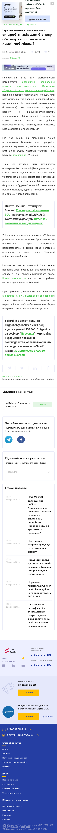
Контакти (6, 819)
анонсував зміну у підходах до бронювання (28, 295)
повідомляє (19, 155)
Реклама (6, 767)
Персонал (31, 24)
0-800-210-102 (41, 664)
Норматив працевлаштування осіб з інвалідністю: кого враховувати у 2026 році (39, 589)
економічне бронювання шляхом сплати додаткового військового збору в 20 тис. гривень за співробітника (28, 86)
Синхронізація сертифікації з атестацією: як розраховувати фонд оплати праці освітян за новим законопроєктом (39, 615)
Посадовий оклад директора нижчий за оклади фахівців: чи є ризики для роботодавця (39, 566)
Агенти (5, 749)
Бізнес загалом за (14, 278)
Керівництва (8, 784)
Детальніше (48, 717)
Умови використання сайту (14, 762)
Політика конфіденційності (14, 758)
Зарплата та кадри (12, 24)
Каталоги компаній (11, 789)
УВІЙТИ (43, 405)
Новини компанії (10, 780)
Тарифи (28, 693)
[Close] (52, 3)
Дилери (6, 753)
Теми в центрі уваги (11, 793)
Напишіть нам (8, 811)
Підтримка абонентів (12, 806)
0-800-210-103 (41, 654)
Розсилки (6, 815)
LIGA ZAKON (16, 58)
